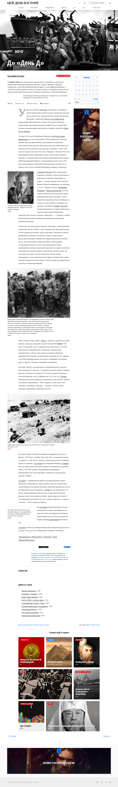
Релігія (50, 704)
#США (55, 537)
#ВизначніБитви (37, 537)
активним (65, 559)
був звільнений (53, 519)
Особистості (25, 640)
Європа (35, 625)
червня (87, 625)
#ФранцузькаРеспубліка (27, 540)
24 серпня (43, 507)
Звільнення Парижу (29, 609)
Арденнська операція (30, 612)
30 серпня (22, 527)
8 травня (56, 206)
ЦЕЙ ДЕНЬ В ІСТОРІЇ (22, 3)
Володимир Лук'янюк (16, 76)
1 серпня (46, 490)
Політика (79, 640)
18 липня (65, 463)
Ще (84, 8)
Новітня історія (44, 625)
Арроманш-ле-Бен (105, 64)
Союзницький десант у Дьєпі (33, 603)
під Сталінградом (57, 119)
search (80, 3)
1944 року (64, 206)
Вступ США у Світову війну (33, 600)
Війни (22, 672)
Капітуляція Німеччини (31, 615)
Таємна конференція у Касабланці (35, 606)
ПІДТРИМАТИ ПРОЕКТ (97, 3)
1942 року (43, 109)
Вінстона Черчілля (54, 190)
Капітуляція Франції (30, 597)
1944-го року (95, 625)
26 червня (38, 463)
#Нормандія (47, 537)
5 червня (12, 736)
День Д (44, 340)
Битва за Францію (29, 591)
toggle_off (110, 3)
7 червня (63, 376)
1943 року (49, 172)
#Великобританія (24, 537)
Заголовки (34, 8)
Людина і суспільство (83, 672)
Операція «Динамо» (29, 594)
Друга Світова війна (63, 76)
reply (69, 103)
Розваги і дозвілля (27, 704)
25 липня (21, 480)
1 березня (40, 172)
